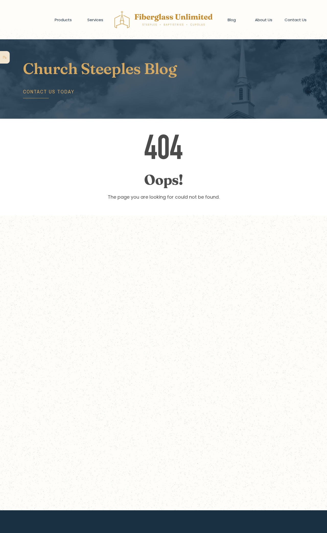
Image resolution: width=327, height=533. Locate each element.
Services (95, 19)
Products (63, 19)
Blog (232, 19)
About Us (263, 19)
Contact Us (296, 19)
